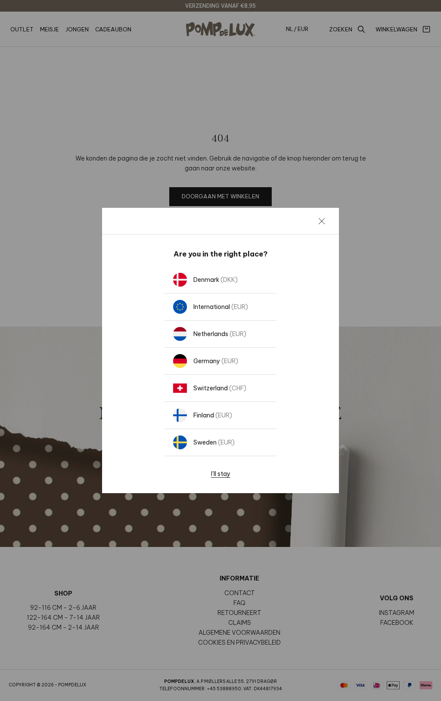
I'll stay (220, 474)
